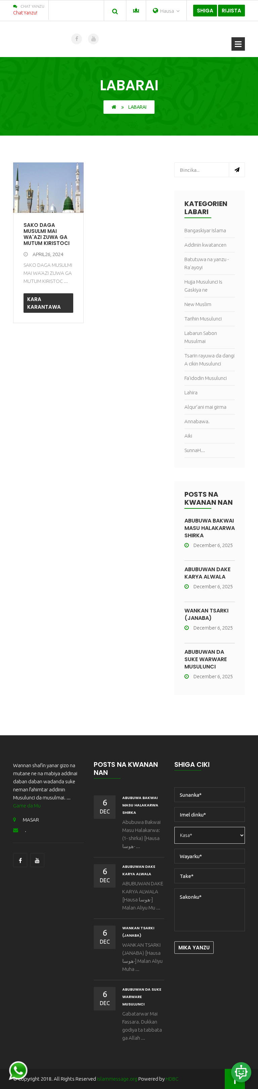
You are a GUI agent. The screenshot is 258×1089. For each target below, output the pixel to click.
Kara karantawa (44, 303)
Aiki (188, 436)
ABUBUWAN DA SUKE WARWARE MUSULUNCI (205, 659)
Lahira (191, 392)
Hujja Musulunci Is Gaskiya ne (203, 286)
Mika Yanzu (194, 947)
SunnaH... (194, 450)
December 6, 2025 (213, 545)
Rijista (231, 10)
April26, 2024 (48, 254)
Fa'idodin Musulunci (205, 378)
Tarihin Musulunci (203, 318)
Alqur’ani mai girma (205, 407)
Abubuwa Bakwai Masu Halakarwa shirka (209, 528)
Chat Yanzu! (25, 12)
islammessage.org (117, 1079)
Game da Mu (27, 805)
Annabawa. (197, 421)
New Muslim (197, 304)
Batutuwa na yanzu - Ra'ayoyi (206, 263)
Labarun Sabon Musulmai (200, 337)
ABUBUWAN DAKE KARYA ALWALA (207, 573)
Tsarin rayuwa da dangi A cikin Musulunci (209, 359)
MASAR (31, 820)
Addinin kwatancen (205, 245)
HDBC (172, 1079)
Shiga (205, 10)
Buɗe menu (238, 44)
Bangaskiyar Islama (205, 230)
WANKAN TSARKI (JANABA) (206, 614)
